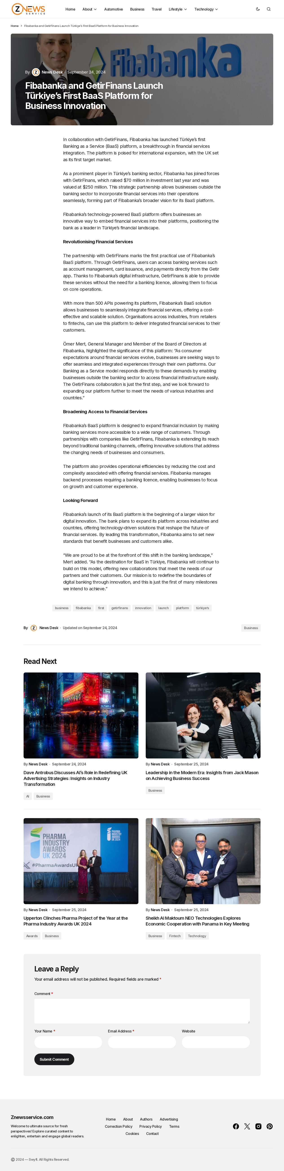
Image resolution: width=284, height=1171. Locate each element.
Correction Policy (118, 1126)
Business (251, 628)
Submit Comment (54, 1059)
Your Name (44, 1031)
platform (182, 608)
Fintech (175, 936)
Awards (32, 936)
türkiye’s (202, 608)
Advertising (169, 1119)
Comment (43, 993)
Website (188, 1031)
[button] (257, 8)
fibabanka (83, 608)
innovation (143, 608)
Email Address (121, 1031)
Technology (197, 936)
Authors (146, 1119)
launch (163, 608)
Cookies (132, 1133)
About (128, 1119)
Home (14, 26)
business (61, 608)
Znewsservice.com (32, 1117)
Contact (152, 1133)
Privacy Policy (150, 1126)
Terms (174, 1126)
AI (27, 796)
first (101, 608)
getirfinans (119, 608)
